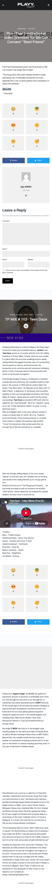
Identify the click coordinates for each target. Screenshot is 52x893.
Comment (6, 221)
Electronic (19, 314)
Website (30, 259)
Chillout (12, 314)
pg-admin (26, 187)
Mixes (26, 314)
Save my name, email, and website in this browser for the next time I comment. (24, 271)
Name (4, 249)
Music (31, 314)
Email (4, 259)
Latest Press (21, 28)
